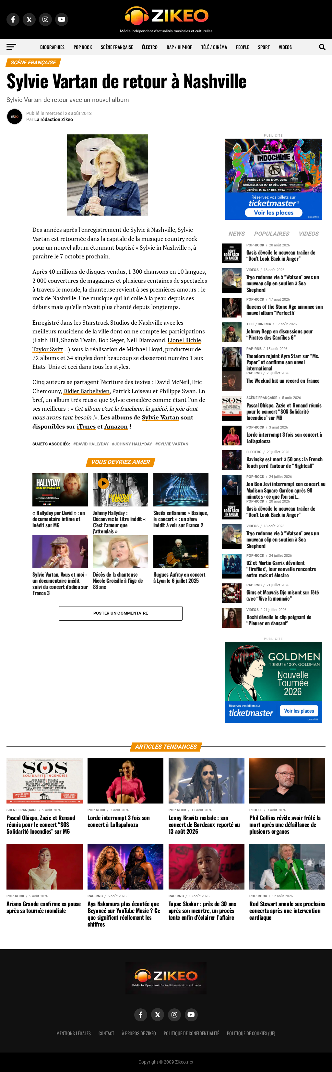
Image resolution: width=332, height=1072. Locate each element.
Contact (106, 1033)
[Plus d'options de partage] (14, 294)
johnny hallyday (133, 444)
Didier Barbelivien (86, 391)
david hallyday (92, 444)
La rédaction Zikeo (53, 119)
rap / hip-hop (179, 47)
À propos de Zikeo (139, 1033)
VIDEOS (285, 47)
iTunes (86, 426)
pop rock (83, 47)
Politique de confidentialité (191, 1033)
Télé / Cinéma (214, 47)
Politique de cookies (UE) (251, 1033)
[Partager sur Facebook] (14, 231)
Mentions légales (73, 1033)
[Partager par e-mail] (14, 278)
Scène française (117, 47)
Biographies (52, 47)
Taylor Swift (47, 349)
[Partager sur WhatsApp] (14, 247)
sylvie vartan (173, 444)
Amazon (116, 426)
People (242, 47)
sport (264, 47)
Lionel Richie (184, 340)
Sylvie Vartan (160, 417)
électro (150, 47)
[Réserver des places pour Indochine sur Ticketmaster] (274, 177)
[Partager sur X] (14, 262)
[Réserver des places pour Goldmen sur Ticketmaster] (274, 680)
